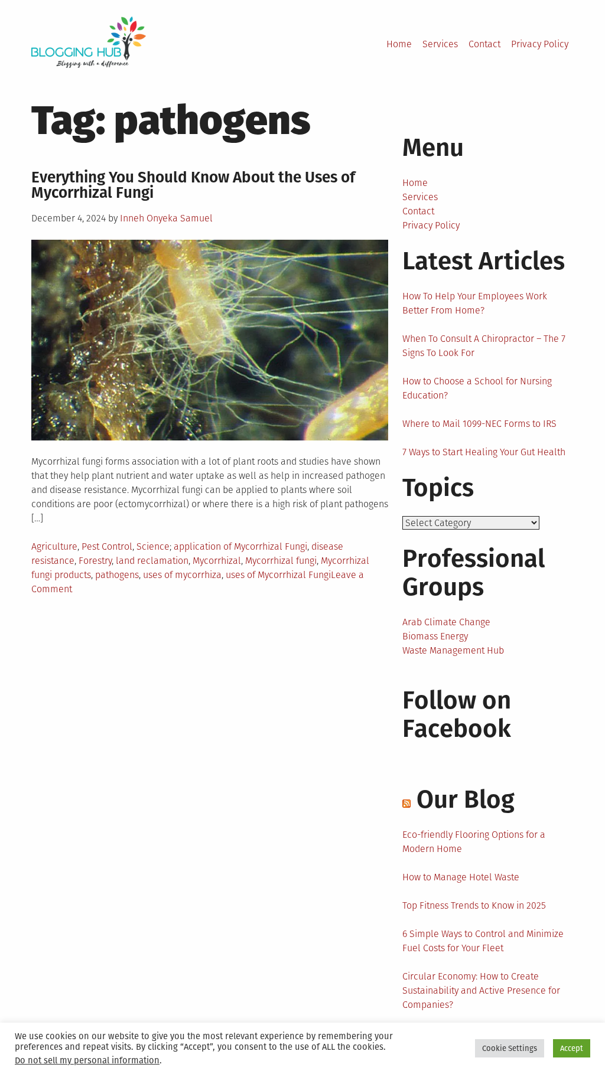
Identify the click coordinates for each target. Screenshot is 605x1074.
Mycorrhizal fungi (281, 560)
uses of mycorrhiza (182, 574)
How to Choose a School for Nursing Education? (477, 388)
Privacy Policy (539, 44)
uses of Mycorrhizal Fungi (278, 574)
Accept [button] (571, 1048)
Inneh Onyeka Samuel (166, 218)
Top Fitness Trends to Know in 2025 (474, 905)
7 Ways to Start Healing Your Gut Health (483, 452)
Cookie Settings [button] (509, 1048)
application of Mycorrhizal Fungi (240, 546)
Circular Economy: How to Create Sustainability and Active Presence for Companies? (481, 990)
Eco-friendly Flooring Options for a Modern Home (473, 841)
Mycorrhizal (217, 560)
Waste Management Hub (453, 650)
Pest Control (107, 546)
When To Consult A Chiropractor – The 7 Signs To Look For (483, 345)
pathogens (117, 574)
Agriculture (54, 546)
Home (399, 44)
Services (440, 44)
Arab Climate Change (446, 622)
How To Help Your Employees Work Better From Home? (474, 303)
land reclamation (152, 560)
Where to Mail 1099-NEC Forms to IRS (479, 423)
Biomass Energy (435, 636)
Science (153, 546)
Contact (484, 44)
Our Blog (466, 799)
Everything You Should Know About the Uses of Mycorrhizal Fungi (193, 185)
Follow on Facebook (456, 714)
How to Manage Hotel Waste (460, 877)
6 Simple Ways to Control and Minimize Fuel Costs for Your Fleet (483, 941)
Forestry (95, 560)
